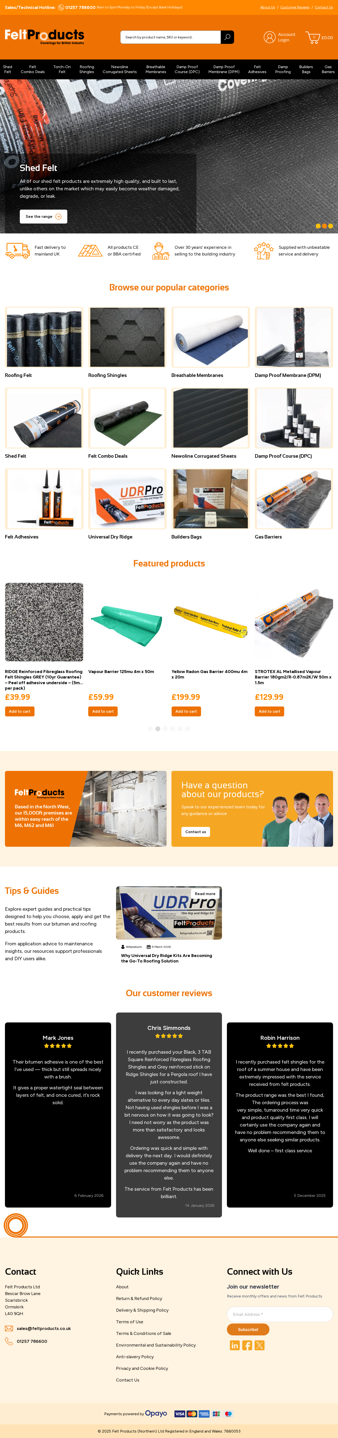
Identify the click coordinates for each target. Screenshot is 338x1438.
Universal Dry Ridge (110, 536)
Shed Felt (7, 69)
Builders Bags (306, 69)
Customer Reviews (295, 7)
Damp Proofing (283, 69)
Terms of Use (129, 1322)
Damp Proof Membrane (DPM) (224, 69)
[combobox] (170, 37)
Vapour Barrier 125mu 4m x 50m (121, 671)
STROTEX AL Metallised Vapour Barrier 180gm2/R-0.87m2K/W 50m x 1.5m (293, 677)
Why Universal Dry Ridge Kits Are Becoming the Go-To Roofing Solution (166, 958)
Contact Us (324, 7)
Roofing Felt (18, 375)
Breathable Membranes (155, 69)
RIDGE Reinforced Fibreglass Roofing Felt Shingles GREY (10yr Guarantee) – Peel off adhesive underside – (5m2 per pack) (43, 680)
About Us (267, 7)
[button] (318, 226)
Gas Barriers (328, 69)
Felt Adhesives (257, 69)
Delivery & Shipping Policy (142, 1310)
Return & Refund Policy (139, 1298)
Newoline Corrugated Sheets (120, 69)
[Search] (227, 37)
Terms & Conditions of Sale (143, 1333)
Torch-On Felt (62, 69)
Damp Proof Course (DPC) (187, 69)
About (122, 1287)
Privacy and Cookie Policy (142, 1368)
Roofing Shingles (86, 69)
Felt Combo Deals (33, 69)
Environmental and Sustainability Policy (156, 1345)
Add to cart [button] (19, 711)
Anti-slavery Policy (135, 1356)
